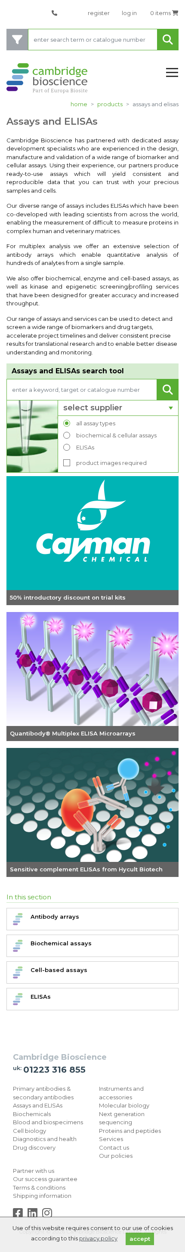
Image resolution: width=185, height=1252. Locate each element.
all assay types (95, 423)
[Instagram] (47, 1215)
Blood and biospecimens (48, 1122)
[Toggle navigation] (172, 73)
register (99, 12)
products (110, 104)
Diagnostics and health (45, 1138)
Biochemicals (32, 1113)
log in (129, 12)
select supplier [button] (92, 407)
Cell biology (29, 1130)
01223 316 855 (54, 1069)
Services (111, 1138)
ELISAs (85, 447)
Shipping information (42, 1195)
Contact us (114, 1147)
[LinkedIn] (34, 1215)
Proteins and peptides (130, 1130)
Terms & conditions (39, 1187)
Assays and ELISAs (37, 1105)
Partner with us (33, 1170)
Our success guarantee (45, 1178)
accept (140, 1238)
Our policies (116, 1155)
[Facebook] (19, 1215)
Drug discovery (34, 1147)
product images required (111, 462)
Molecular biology (124, 1105)
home (79, 104)
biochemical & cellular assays (116, 435)
